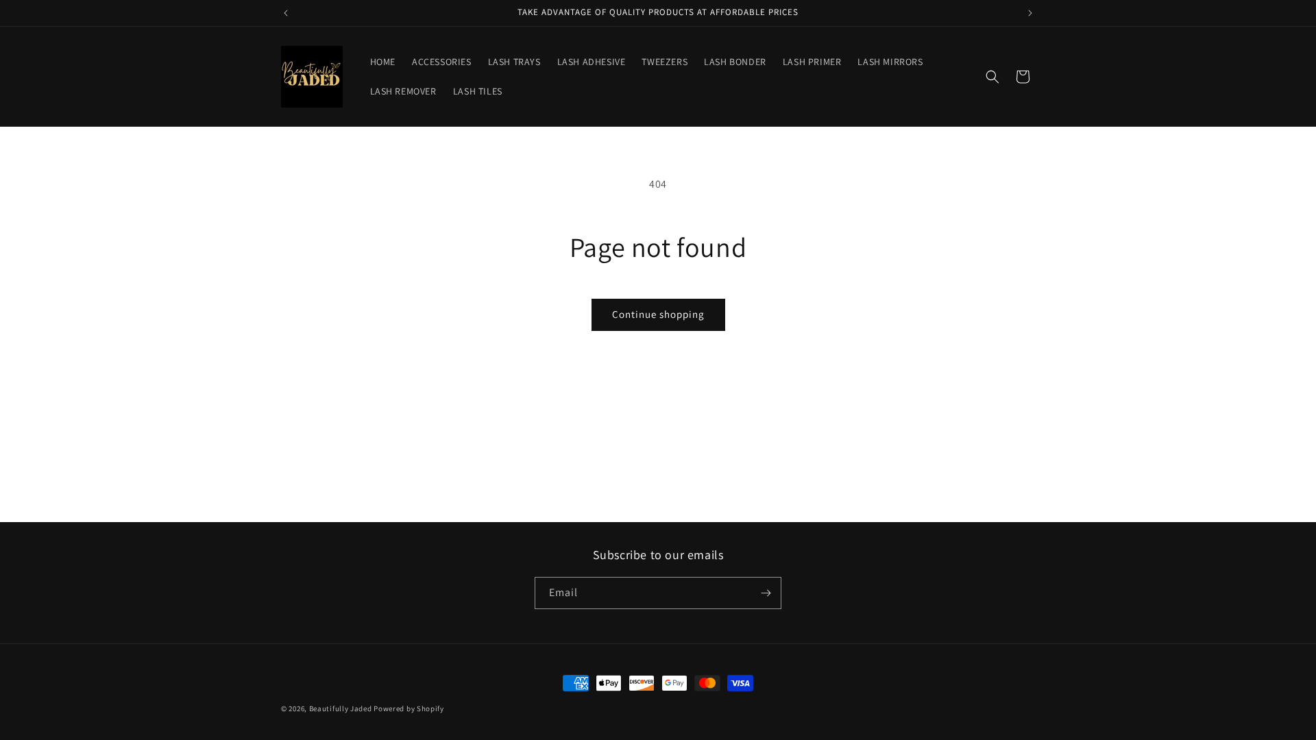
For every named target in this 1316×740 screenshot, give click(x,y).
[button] (992, 77)
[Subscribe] (766, 593)
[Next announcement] (1030, 13)
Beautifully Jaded (340, 708)
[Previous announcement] (286, 13)
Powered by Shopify (409, 708)
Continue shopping (658, 314)
